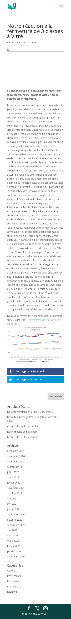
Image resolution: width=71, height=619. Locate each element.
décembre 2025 (15, 451)
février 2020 (13, 546)
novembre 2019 (16, 556)
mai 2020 (12, 530)
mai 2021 (12, 498)
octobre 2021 (14, 493)
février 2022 (13, 482)
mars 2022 (13, 477)
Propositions (14, 586)
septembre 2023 (16, 466)
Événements (14, 576)
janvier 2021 (14, 509)
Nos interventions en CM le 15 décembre (30, 411)
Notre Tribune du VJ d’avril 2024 (24, 426)
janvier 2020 (14, 551)
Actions (11, 570)
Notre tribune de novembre (22, 431)
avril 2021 (12, 503)
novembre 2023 (16, 461)
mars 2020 (13, 540)
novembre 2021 (16, 488)
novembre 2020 (16, 514)
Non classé (30, 42)
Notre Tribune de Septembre (23, 437)
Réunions (12, 591)
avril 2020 (12, 535)
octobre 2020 (14, 519)
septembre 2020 (16, 525)
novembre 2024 (16, 456)
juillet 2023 (13, 472)
